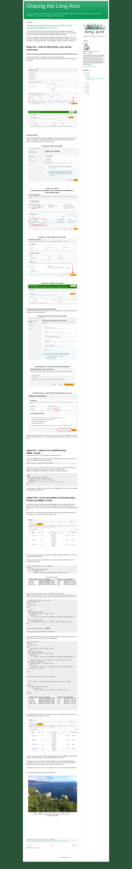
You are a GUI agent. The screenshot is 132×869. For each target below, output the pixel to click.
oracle (54, 840)
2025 (86, 72)
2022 (86, 83)
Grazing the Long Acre (53, 6)
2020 (86, 87)
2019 (86, 89)
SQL (66, 840)
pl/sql (63, 840)
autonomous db (39, 840)
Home (52, 845)
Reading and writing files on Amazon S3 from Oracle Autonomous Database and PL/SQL (49, 26)
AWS (44, 840)
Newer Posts (30, 845)
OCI (51, 840)
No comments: (52, 839)
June (87, 76)
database (48, 840)
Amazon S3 (33, 840)
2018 (86, 91)
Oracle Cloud (59, 840)
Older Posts (74, 845)
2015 (86, 93)
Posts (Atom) (36, 847)
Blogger (69, 857)
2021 (86, 85)
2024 (86, 75)
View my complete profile (89, 66)
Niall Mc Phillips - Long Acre (92, 51)
